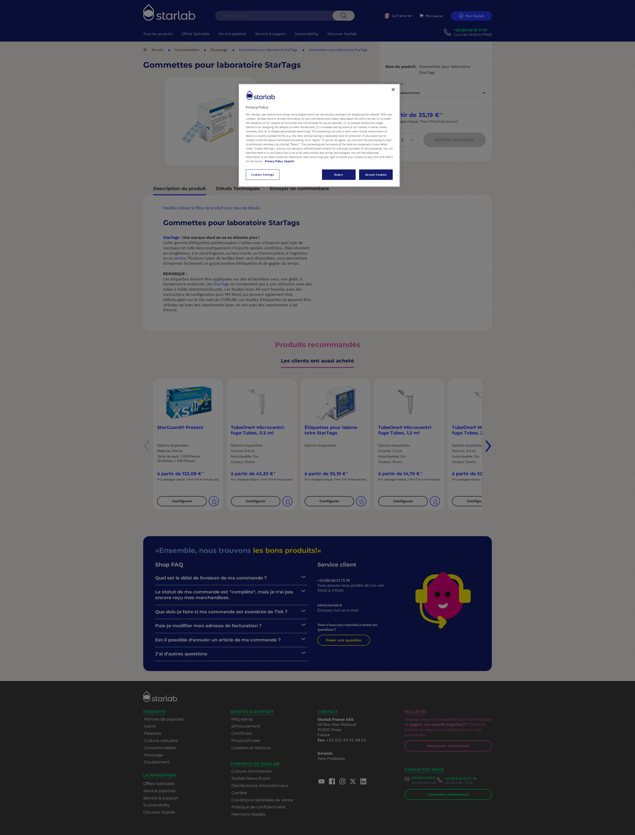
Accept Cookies (376, 174)
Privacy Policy (274, 161)
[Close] (393, 89)
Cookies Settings (262, 174)
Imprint (289, 161)
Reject (338, 174)
